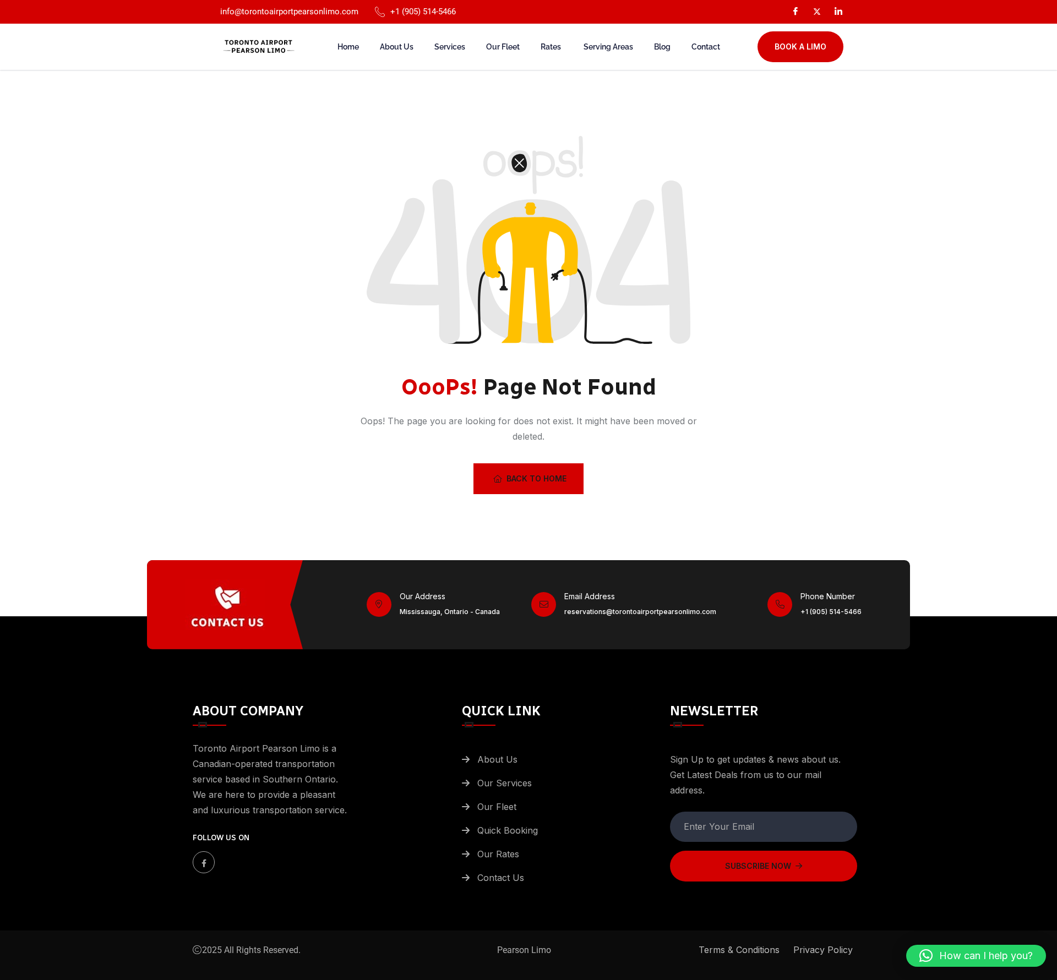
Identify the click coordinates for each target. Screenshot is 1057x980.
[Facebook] (795, 11)
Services (449, 46)
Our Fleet (503, 46)
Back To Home (536, 478)
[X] (817, 10)
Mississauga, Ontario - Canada (450, 611)
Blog (662, 46)
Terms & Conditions (739, 949)
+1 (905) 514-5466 (831, 611)
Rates (552, 46)
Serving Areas (608, 46)
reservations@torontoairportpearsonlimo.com (640, 611)
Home (348, 46)
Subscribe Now (758, 865)
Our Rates (499, 853)
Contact (705, 46)
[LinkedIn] (838, 11)
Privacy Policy (823, 949)
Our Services (504, 783)
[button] (976, 956)
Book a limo (800, 46)
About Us (396, 46)
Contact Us (500, 877)
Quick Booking (507, 830)
